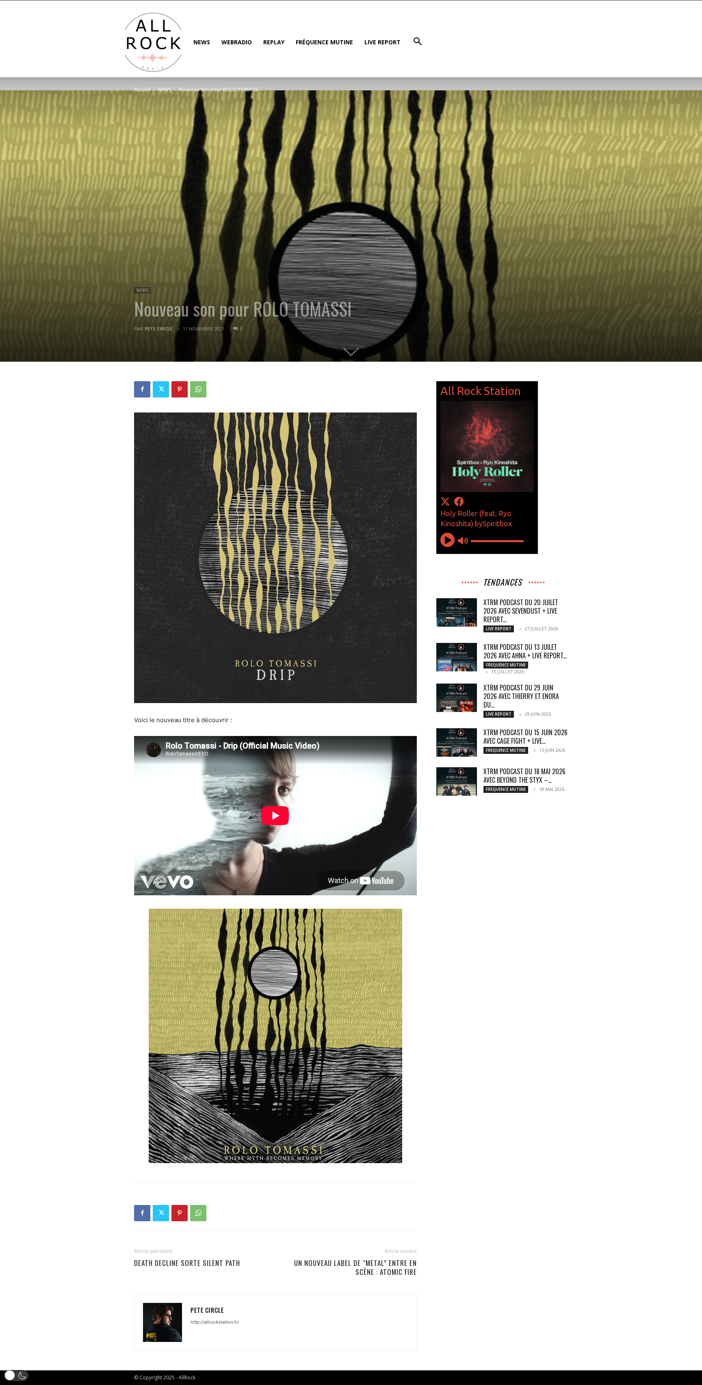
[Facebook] (142, 389)
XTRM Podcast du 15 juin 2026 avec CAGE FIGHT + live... (525, 736)
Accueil (142, 89)
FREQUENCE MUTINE (506, 665)
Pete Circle (158, 329)
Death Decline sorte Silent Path (187, 1263)
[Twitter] (161, 389)
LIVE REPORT (498, 629)
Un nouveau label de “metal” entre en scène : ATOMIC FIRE (355, 1267)
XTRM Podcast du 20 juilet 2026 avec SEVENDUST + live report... (520, 610)
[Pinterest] (179, 389)
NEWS (164, 89)
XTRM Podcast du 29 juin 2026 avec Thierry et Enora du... (521, 696)
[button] (16, 1375)
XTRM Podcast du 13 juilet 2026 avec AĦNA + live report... (525, 651)
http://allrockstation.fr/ (215, 1322)
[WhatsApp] (198, 389)
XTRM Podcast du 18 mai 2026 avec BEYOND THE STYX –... (524, 775)
